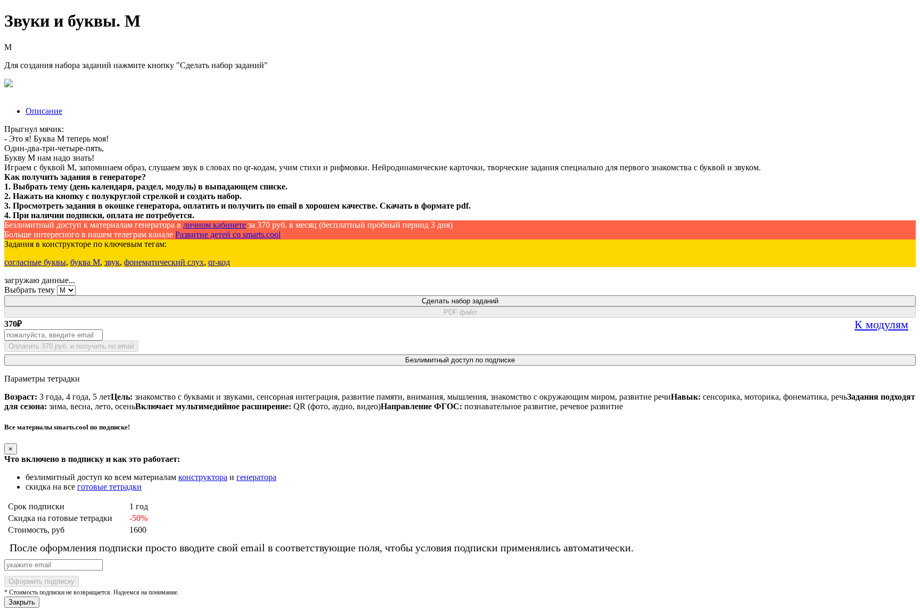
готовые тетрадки (109, 486)
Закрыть (22, 602)
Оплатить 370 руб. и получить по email (71, 346)
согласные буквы (35, 262)
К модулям (881, 324)
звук (112, 262)
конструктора (202, 477)
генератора (256, 477)
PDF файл (460, 312)
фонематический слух (164, 262)
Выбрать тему (29, 289)
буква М (85, 262)
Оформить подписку (42, 581)
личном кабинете (214, 224)
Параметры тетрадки (42, 378)
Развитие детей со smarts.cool (228, 234)
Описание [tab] (44, 110)
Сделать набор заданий (460, 301)
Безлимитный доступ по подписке (460, 360)
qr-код (219, 262)
